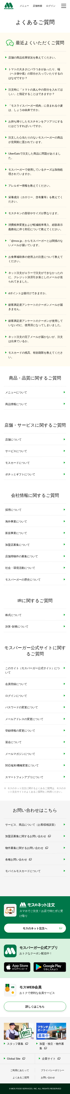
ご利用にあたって (19, 1070)
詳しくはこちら (35, 1006)
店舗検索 (37, 5)
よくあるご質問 (21, 1077)
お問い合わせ (48, 1077)
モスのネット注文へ (35, 928)
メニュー (24, 5)
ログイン (50, 5)
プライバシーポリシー (52, 1070)
